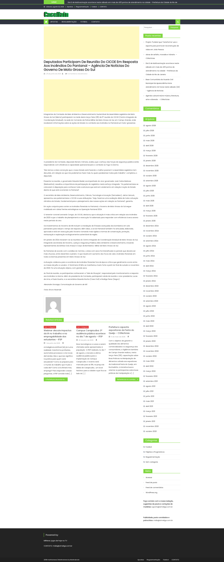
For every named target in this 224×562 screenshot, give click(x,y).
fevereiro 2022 (151, 376)
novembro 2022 (152, 351)
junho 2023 (150, 316)
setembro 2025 (152, 181)
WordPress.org (151, 492)
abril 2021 (149, 406)
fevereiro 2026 (152, 155)
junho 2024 (150, 256)
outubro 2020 (151, 431)
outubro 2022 (151, 356)
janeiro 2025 (151, 221)
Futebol (94, 7)
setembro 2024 (152, 241)
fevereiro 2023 (151, 336)
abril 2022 (149, 366)
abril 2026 (150, 145)
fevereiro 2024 (152, 276)
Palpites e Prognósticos (155, 452)
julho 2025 (150, 191)
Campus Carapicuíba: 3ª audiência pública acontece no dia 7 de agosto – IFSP (90, 333)
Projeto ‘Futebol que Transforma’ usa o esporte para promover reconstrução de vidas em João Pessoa (162, 46)
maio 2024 (150, 261)
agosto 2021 (150, 386)
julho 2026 (150, 130)
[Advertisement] (91, 42)
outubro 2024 (151, 236)
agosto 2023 (151, 306)
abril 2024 (150, 266)
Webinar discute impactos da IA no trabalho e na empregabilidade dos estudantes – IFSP (57, 335)
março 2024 (151, 271)
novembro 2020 (152, 426)
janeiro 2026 (151, 160)
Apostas (70, 7)
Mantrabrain (74, 560)
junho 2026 (150, 135)
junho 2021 (150, 396)
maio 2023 (150, 321)
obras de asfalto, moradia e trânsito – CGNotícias (161, 56)
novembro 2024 (152, 231)
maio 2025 (150, 201)
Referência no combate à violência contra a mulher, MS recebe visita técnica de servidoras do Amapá (128, 379)
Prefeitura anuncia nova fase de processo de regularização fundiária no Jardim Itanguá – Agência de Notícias (57, 379)
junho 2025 (150, 196)
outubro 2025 (151, 176)
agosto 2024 (151, 246)
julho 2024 (150, 251)
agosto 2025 (151, 186)
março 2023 (151, 331)
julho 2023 (150, 311)
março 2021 (150, 411)
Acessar (149, 477)
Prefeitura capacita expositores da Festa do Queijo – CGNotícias (121, 330)
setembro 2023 (152, 301)
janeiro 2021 (150, 421)
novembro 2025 (152, 170)
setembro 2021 (152, 381)
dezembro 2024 (152, 226)
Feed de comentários (154, 487)
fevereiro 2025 (151, 216)
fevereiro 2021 (151, 416)
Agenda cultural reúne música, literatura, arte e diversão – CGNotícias (162, 98)
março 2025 (151, 211)
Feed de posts (151, 482)
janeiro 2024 (151, 281)
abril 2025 (149, 206)
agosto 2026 (151, 125)
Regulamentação (82, 7)
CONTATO (103, 7)
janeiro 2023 (151, 341)
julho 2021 (149, 391)
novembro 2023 (152, 291)
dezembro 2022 (152, 346)
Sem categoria (49, 327)
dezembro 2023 (152, 286)
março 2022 (151, 371)
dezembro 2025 (152, 165)
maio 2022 (150, 361)
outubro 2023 (151, 296)
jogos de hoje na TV (59, 541)
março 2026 (151, 150)
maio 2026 (150, 140)
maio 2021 (150, 401)
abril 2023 (149, 326)
